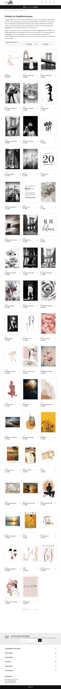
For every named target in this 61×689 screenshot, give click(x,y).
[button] (6, 2)
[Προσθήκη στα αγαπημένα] (19, 75)
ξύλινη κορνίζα (8, 34)
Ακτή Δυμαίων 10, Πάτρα (12, 679)
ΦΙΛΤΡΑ (31, 687)
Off (35, 7)
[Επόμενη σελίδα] (37, 609)
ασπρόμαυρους (8, 27)
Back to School (31, 7)
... (31, 609)
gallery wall (40, 30)
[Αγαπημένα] (50, 3)
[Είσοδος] (46, 3)
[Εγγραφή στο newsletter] (40, 640)
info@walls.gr (13, 681)
